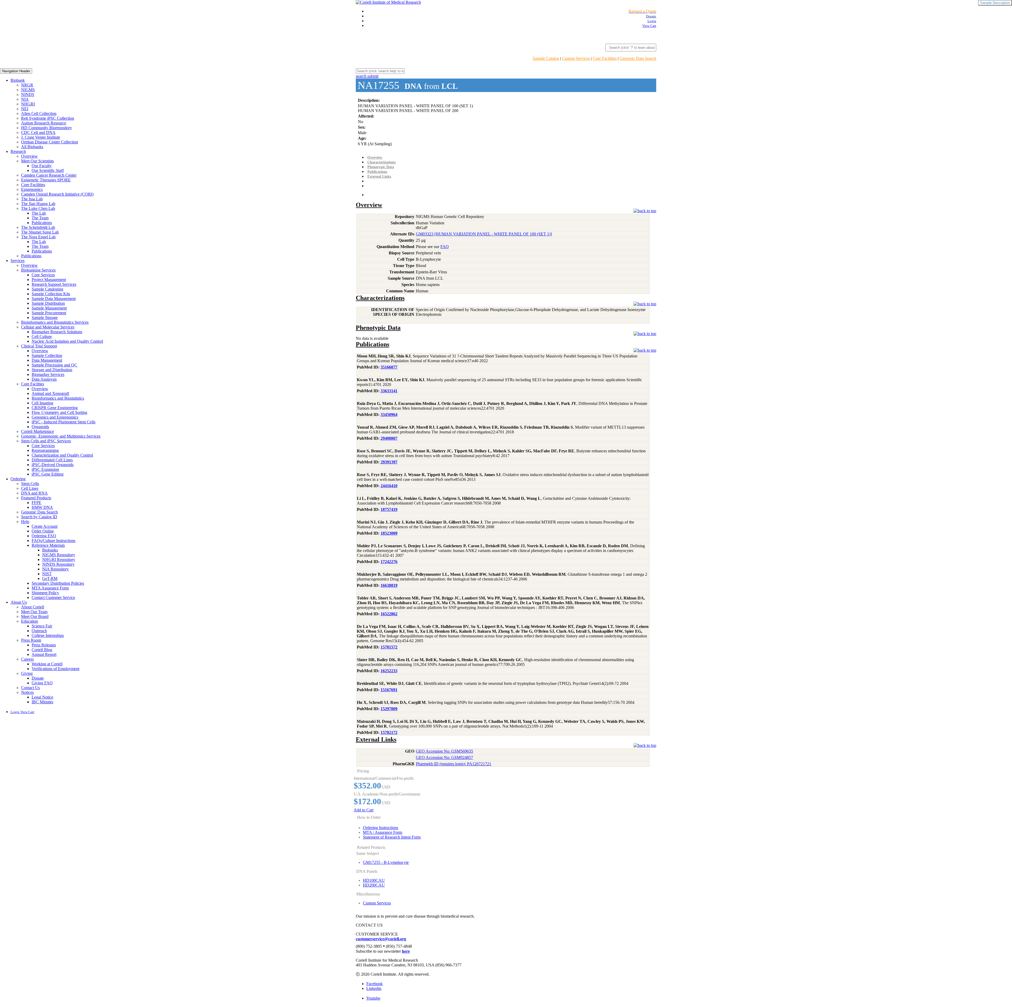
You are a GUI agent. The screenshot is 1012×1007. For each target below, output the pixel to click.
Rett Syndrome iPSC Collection (47, 118)
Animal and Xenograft (50, 393)
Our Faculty (42, 165)
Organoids (40, 426)
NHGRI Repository (58, 559)
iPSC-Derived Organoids (53, 464)
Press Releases (44, 645)
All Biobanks (32, 146)
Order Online (43, 531)
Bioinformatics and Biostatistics (58, 398)
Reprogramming (45, 450)
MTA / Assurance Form (382, 832)
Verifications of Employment (55, 668)
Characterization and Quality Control (62, 455)
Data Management (47, 360)
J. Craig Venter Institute (40, 137)
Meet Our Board (34, 616)
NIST (47, 574)
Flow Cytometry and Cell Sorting (59, 412)
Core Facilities (605, 58)
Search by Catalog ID (39, 517)
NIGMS (28, 90)
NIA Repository (55, 569)
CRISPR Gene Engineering (55, 407)
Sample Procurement (49, 313)
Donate (38, 678)
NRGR (27, 85)
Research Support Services (54, 284)
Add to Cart (363, 810)
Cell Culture (42, 336)
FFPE (36, 502)
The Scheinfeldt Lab (38, 227)
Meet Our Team (34, 611)
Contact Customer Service (53, 597)
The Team (40, 218)
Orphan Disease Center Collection (49, 142)
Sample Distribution (48, 303)
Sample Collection (47, 355)
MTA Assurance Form (50, 588)
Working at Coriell (47, 664)
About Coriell (32, 607)
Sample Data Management (54, 298)
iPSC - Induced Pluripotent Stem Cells (63, 422)
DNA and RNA (34, 493)
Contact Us (30, 687)
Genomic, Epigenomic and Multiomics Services (60, 436)
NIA (25, 99)
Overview (29, 156)
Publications (42, 222)
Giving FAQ (42, 683)
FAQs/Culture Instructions (53, 540)
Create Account (44, 526)
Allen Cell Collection (38, 113)
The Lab (39, 213)
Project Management (49, 279)
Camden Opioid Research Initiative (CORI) (57, 194)
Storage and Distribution (52, 369)
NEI (24, 108)
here (406, 951)
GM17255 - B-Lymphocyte (386, 862)
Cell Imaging (42, 403)
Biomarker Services (48, 374)
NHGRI (28, 104)
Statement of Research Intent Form (392, 837)
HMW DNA (42, 507)
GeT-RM (49, 578)
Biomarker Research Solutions (57, 332)
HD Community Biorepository (46, 127)
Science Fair (42, 626)
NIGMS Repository (58, 555)
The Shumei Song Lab (40, 232)
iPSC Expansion (45, 469)
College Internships (48, 635)
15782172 (389, 732)
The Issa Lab (32, 199)
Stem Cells (30, 483)
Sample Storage (45, 317)
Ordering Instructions (380, 827)
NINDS (27, 94)
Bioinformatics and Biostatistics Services (55, 322)
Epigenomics (32, 189)
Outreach (39, 630)
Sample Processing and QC (54, 365)
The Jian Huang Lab (38, 203)
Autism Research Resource (43, 123)
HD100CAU (374, 880)
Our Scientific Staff (48, 170)
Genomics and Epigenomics (55, 417)
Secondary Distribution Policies (58, 583)
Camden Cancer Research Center (48, 175)
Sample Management (49, 308)
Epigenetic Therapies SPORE (46, 180)
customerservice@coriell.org (381, 939)
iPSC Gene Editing (48, 474)
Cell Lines (29, 488)
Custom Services (576, 58)
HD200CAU (374, 885)
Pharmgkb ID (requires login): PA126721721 (453, 764)
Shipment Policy (45, 592)
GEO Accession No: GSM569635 (444, 751)
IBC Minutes (42, 702)
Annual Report (44, 654)
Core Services (43, 275)
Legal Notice (42, 697)
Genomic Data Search (638, 58)
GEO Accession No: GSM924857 (444, 757)
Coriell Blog (42, 649)
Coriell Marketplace (37, 431)
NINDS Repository (58, 564)
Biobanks (50, 550)
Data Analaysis (44, 379)
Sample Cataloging (47, 289)
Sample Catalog (546, 58)
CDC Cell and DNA (38, 132)
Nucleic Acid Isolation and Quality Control (67, 341)
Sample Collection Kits (51, 294)
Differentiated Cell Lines (52, 460)
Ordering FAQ (44, 536)
